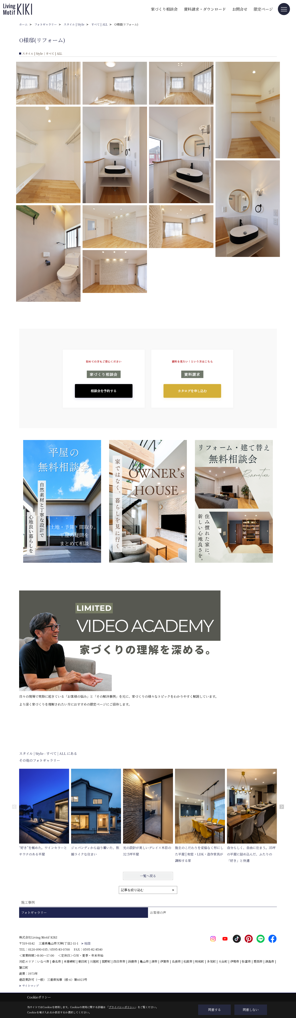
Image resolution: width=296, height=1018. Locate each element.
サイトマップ (30, 985)
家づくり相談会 (164, 9)
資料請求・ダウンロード (205, 9)
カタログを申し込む (192, 390)
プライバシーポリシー (122, 1007)
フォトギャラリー (34, 912)
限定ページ (263, 9)
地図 (87, 943)
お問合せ (239, 9)
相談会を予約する (104, 390)
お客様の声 (158, 912)
